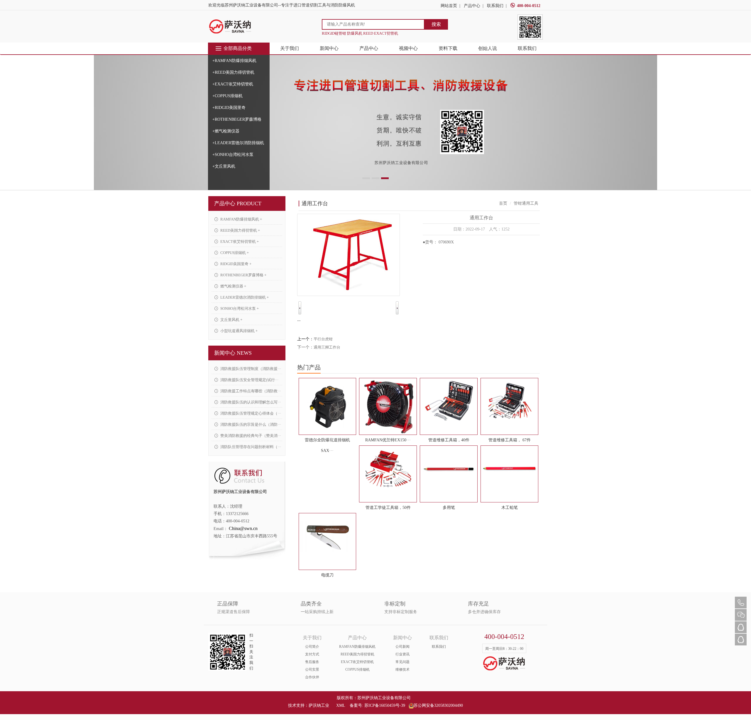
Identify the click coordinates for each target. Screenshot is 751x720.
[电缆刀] (327, 536)
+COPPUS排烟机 (227, 96)
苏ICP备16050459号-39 (384, 705)
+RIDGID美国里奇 (229, 107)
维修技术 (402, 669)
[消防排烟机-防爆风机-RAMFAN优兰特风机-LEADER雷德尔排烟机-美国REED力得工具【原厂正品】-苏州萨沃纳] (230, 26)
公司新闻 (402, 647)
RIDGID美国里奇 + (235, 264)
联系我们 (495, 6)
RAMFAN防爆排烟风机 (357, 647)
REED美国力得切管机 (357, 654)
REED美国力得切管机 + (239, 230)
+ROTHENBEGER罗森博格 (236, 119)
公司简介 (312, 647)
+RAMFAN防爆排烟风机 (234, 60)
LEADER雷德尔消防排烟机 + (244, 297)
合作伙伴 (312, 677)
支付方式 (312, 654)
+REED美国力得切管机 (233, 72)
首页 (503, 203)
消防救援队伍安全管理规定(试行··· (248, 380)
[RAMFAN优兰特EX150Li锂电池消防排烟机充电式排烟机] (388, 406)
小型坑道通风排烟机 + (238, 331)
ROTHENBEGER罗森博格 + (242, 275)
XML (340, 705)
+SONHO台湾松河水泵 (232, 154)
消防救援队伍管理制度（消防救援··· (250, 368)
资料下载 (448, 48)
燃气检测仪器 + (232, 286)
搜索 (436, 24)
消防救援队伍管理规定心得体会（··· (250, 413)
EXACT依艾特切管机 (357, 662)
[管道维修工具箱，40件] (448, 401)
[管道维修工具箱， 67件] (509, 401)
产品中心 (472, 6)
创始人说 (487, 48)
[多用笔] (448, 469)
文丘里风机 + (230, 319)
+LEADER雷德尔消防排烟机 (238, 143)
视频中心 (408, 48)
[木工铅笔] (509, 469)
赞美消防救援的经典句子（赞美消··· (250, 435)
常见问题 (402, 662)
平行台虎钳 (323, 339)
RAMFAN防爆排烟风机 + (240, 219)
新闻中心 (329, 48)
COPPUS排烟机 (357, 669)
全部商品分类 (238, 48)
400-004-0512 (528, 6)
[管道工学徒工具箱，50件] (388, 469)
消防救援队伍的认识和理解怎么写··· (250, 402)
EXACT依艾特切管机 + (239, 241)
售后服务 (312, 662)
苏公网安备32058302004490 (438, 705)
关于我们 (289, 48)
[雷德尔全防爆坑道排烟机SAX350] (327, 406)
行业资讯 (402, 654)
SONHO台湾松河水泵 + (239, 308)
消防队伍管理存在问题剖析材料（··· (250, 447)
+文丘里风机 (223, 166)
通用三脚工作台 (327, 347)
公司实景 (312, 669)
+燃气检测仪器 (225, 131)
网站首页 (449, 6)
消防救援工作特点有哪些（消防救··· (250, 391)
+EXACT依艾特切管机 (232, 84)
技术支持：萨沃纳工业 (308, 705)
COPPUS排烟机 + (234, 252)
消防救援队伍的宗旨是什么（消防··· (250, 424)
